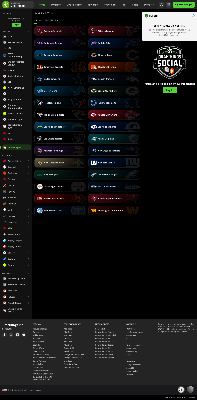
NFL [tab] (35, 20)
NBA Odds (68, 332)
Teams (51, 13)
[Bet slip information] (193, 15)
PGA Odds (68, 345)
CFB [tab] (62, 20)
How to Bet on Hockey (104, 345)
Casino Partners (39, 361)
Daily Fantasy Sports (41, 370)
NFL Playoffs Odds (71, 367)
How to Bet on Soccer (104, 351)
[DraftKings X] (11, 334)
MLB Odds (68, 335)
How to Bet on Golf (103, 348)
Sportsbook (40, 13)
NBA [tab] (46, 20)
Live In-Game (74, 4)
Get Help (36, 345)
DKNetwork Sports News (43, 374)
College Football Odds (73, 358)
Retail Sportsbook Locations (44, 358)
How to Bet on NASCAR (104, 358)
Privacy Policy (38, 351)
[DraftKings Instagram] (17, 334)
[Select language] (161, 5)
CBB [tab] (51, 20)
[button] (169, 16)
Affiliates (36, 338)
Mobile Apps (38, 335)
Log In (16, 24)
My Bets (56, 4)
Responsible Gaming (41, 354)
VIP (124, 4)
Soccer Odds (69, 348)
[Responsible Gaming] (168, 5)
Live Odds (68, 361)
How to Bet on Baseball (104, 341)
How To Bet (100, 329)
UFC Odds (68, 338)
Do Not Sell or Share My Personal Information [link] (42, 378)
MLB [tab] (56, 20)
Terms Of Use (38, 348)
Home (41, 4)
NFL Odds (68, 329)
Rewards (92, 4)
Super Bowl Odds (71, 364)
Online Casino (38, 367)
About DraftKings (40, 329)
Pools (135, 4)
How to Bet (110, 4)
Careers (36, 332)
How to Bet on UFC (103, 338)
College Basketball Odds (74, 354)
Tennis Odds (69, 351)
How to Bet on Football (104, 332)
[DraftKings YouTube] (24, 334)
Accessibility (38, 364)
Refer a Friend (38, 341)
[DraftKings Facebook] (4, 334)
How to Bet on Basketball (105, 335)
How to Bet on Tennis (104, 354)
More (147, 4)
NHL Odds (68, 341)
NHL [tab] (40, 20)
